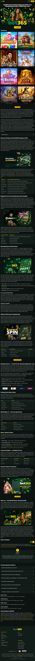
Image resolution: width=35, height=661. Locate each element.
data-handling (13, 228)
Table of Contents (4, 134)
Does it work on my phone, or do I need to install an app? (10, 584)
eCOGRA (11, 203)
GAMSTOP (21, 447)
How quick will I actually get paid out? (7, 581)
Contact (2, 638)
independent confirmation (5, 545)
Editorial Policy (3, 635)
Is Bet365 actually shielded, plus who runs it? (9, 567)
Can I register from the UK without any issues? (9, 588)
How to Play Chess (21, 642)
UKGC (10, 199)
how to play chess (25, 614)
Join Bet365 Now (17, 496)
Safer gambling (3, 434)
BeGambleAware (14, 447)
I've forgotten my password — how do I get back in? (10, 591)
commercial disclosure (20, 174)
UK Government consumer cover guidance (8, 546)
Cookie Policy (20, 635)
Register (32, 1)
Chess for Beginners (21, 646)
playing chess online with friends (16, 619)
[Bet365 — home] (2, 1)
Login (29, 1)
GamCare (9, 447)
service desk (6, 452)
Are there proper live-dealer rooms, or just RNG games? (10, 574)
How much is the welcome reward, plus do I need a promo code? (12, 571)
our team (22, 110)
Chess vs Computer (21, 645)
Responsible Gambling (4, 642)
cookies (6, 416)
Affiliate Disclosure (4, 636)
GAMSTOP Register (4, 645)
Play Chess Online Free (21, 643)
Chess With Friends (21, 648)
